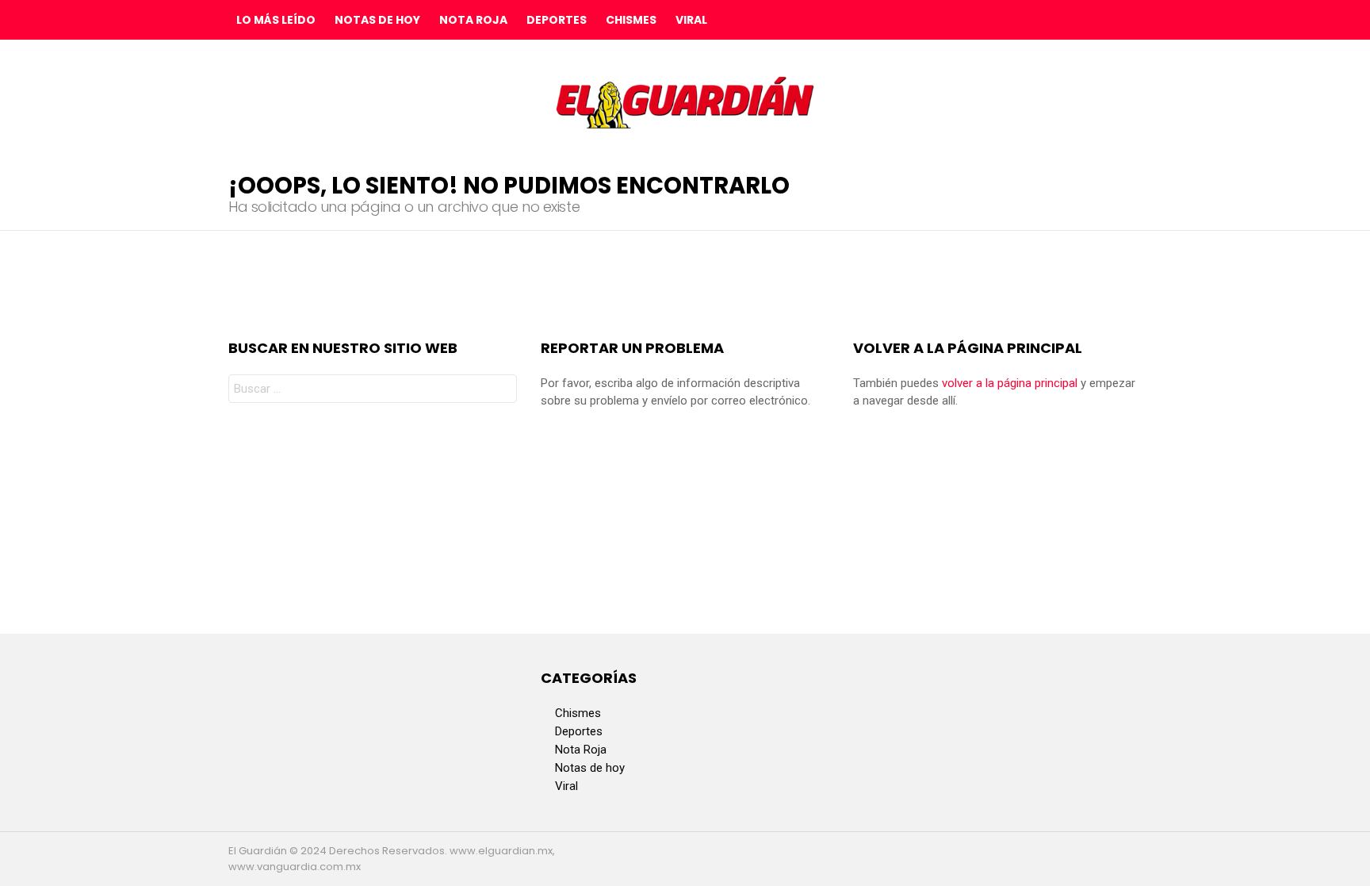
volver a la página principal (1009, 383)
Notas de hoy (377, 20)
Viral (691, 20)
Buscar (501, 390)
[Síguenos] (1095, 20)
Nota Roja (473, 20)
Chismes (631, 20)
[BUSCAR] (1129, 20)
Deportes (556, 20)
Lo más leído (276, 20)
